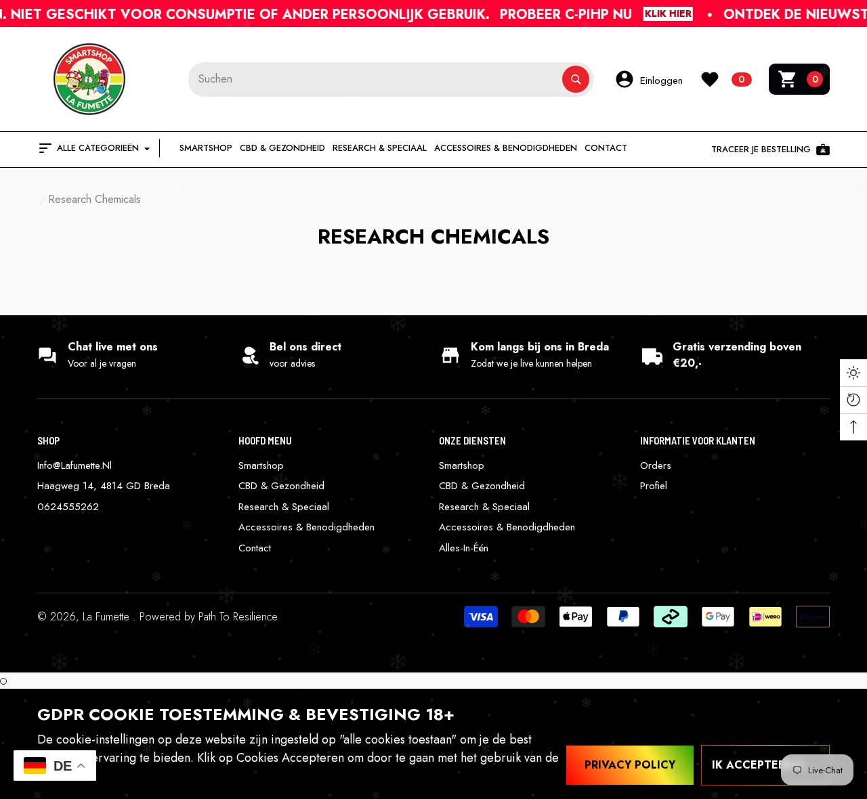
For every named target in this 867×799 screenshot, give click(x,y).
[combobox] (375, 79)
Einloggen (661, 80)
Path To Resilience (238, 616)
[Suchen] (391, 79)
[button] (799, 79)
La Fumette (108, 616)
